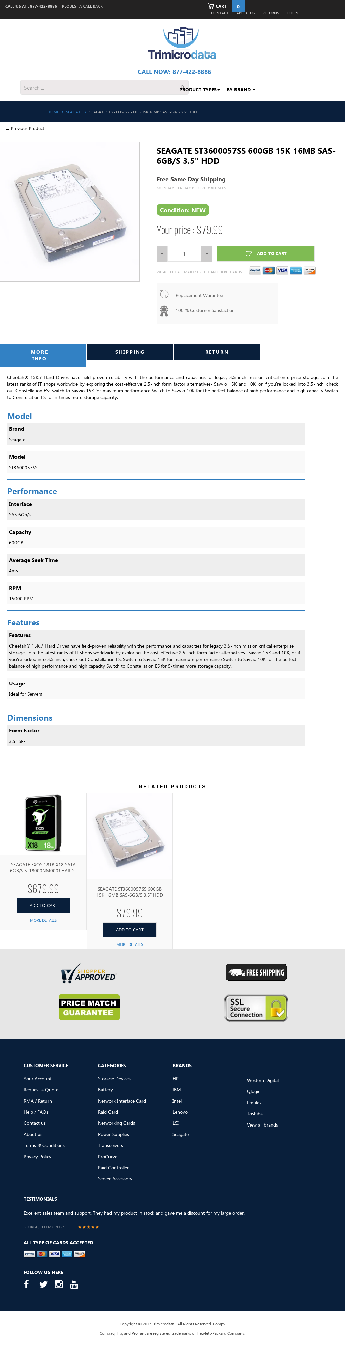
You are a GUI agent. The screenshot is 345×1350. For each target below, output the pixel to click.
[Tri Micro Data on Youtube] (76, 1285)
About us (33, 1134)
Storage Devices (114, 1078)
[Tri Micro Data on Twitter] (45, 1285)
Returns (270, 13)
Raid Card (108, 1112)
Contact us (35, 1123)
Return (217, 352)
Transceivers (110, 1145)
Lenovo (180, 1112)
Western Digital (263, 1080)
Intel (177, 1101)
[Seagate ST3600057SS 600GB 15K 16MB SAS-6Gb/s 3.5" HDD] (129, 836)
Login (293, 13)
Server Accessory (115, 1178)
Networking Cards (116, 1123)
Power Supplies (113, 1134)
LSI (175, 1123)
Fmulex (254, 1102)
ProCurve (107, 1156)
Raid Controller (113, 1167)
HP (175, 1078)
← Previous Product (24, 128)
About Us (245, 13)
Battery (105, 1089)
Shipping (130, 352)
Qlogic (253, 1091)
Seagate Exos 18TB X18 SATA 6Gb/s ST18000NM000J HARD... (43, 867)
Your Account (38, 1078)
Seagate (180, 1134)
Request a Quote (41, 1089)
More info (39, 355)
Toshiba (255, 1113)
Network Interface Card (122, 1101)
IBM (176, 1089)
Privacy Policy (37, 1156)
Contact (219, 13)
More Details (43, 920)
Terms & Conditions (44, 1145)
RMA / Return (38, 1101)
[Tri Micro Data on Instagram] (61, 1285)
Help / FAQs (36, 1112)
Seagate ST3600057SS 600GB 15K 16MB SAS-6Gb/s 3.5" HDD (129, 892)
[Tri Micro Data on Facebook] (30, 1285)
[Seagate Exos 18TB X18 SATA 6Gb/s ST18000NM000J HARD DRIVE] (43, 824)
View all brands (262, 1124)
